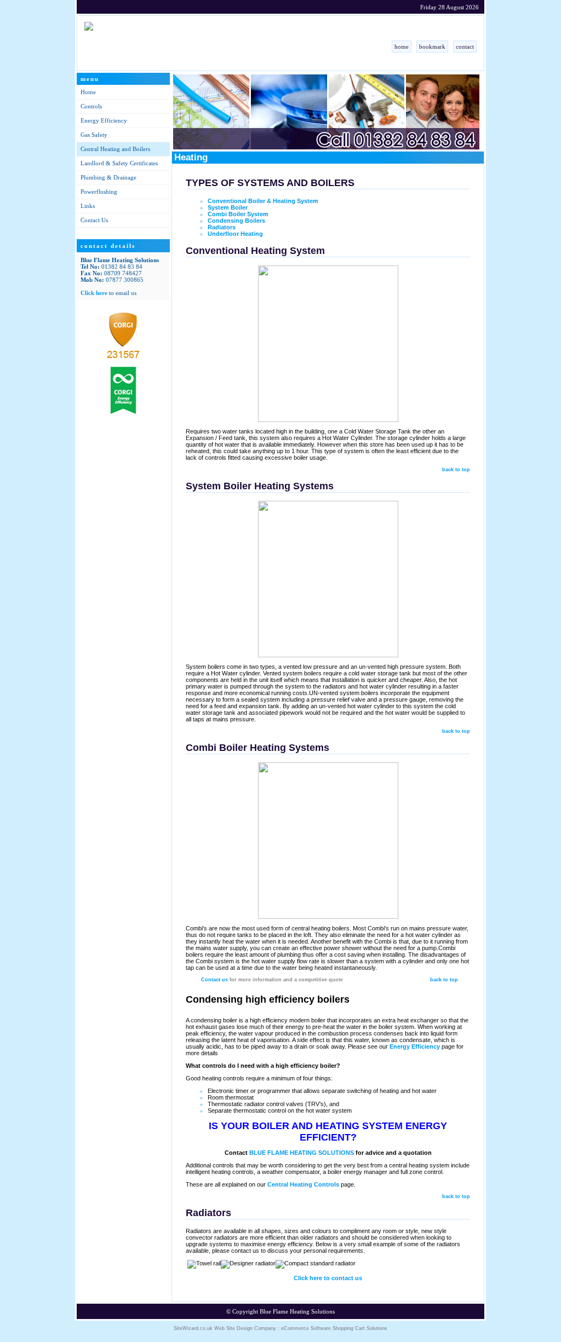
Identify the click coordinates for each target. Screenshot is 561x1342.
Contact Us (94, 220)
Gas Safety (94, 134)
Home (88, 92)
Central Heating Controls (303, 1184)
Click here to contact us (328, 1278)
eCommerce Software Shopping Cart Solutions (334, 1328)
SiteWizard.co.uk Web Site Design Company (225, 1328)
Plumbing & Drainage (108, 177)
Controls (91, 106)
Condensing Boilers (236, 220)
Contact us (214, 979)
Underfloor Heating (235, 233)
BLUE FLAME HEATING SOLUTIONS (301, 1152)
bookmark (432, 46)
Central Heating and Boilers (115, 149)
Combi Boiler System (238, 214)
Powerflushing (99, 191)
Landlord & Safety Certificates (119, 163)
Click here (94, 293)
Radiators (222, 227)
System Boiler (231, 207)
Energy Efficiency (104, 120)
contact (465, 46)
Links (88, 206)
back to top (456, 469)
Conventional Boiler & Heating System (263, 201)
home (401, 46)
